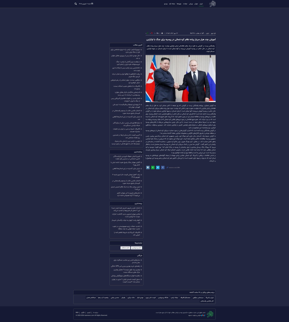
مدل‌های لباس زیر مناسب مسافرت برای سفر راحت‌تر (127, 261)
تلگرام (83, 312)
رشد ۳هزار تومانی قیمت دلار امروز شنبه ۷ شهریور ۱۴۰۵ (126, 176)
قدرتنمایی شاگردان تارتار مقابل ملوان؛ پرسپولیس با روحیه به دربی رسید (127, 93)
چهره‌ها (179, 4)
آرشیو (89, 312)
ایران (201, 4)
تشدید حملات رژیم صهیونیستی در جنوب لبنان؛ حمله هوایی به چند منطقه (126, 227)
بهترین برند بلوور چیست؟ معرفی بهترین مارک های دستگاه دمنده (127, 271)
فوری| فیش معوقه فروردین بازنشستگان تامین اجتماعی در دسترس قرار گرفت (126, 157)
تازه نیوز (212, 4)
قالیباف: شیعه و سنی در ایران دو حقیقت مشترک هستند (126, 130)
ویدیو (165, 4)
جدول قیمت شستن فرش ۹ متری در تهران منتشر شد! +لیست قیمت (126, 280)
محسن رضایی (115, 297)
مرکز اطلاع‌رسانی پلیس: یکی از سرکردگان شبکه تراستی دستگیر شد (126, 124)
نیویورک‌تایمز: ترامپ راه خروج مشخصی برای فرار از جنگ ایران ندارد (125, 50)
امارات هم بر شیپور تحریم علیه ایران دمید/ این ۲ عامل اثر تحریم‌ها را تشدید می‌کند (125, 209)
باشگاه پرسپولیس (163, 297)
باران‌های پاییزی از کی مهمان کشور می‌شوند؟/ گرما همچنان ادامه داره (128, 194)
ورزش (191, 4)
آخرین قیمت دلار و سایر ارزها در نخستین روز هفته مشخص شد (126, 136)
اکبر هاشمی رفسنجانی (207, 301)
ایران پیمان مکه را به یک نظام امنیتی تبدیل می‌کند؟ (125, 188)
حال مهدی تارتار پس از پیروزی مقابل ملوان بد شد (125, 57)
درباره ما (95, 312)
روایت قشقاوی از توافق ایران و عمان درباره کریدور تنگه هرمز (126, 75)
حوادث (185, 4)
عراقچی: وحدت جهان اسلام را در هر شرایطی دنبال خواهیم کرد (125, 81)
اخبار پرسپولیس (136, 248)
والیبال (123, 297)
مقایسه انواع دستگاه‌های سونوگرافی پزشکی (125, 275)
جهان (196, 4)
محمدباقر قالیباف (185, 297)
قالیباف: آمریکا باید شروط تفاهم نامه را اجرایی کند (127, 233)
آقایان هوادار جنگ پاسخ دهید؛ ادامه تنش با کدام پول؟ (125, 163)
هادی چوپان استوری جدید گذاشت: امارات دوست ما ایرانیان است (126, 215)
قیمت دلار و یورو (151, 297)
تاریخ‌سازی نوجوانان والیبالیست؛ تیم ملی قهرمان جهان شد (126, 105)
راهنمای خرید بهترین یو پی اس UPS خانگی (125, 266)
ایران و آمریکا (209, 297)
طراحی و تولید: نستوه (194, 315)
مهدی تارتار (140, 297)
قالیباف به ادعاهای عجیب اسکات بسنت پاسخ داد (126, 87)
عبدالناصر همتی (91, 297)
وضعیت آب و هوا (103, 297)
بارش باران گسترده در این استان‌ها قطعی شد (126, 118)
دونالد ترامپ (174, 297)
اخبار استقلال (125, 248)
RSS (77, 312)
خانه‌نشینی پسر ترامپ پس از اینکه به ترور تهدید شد (126, 69)
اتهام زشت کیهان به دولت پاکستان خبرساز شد (126, 221)
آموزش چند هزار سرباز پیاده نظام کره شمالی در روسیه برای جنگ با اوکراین (181, 39)
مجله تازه (172, 4)
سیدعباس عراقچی (198, 297)
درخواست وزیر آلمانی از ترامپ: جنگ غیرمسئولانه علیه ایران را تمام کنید (128, 63)
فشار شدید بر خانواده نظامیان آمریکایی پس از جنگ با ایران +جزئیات (125, 99)
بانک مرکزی (131, 297)
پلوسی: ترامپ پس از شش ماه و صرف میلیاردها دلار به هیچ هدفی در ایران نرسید (126, 142)
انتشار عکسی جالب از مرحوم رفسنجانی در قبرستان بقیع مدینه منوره (126, 112)
